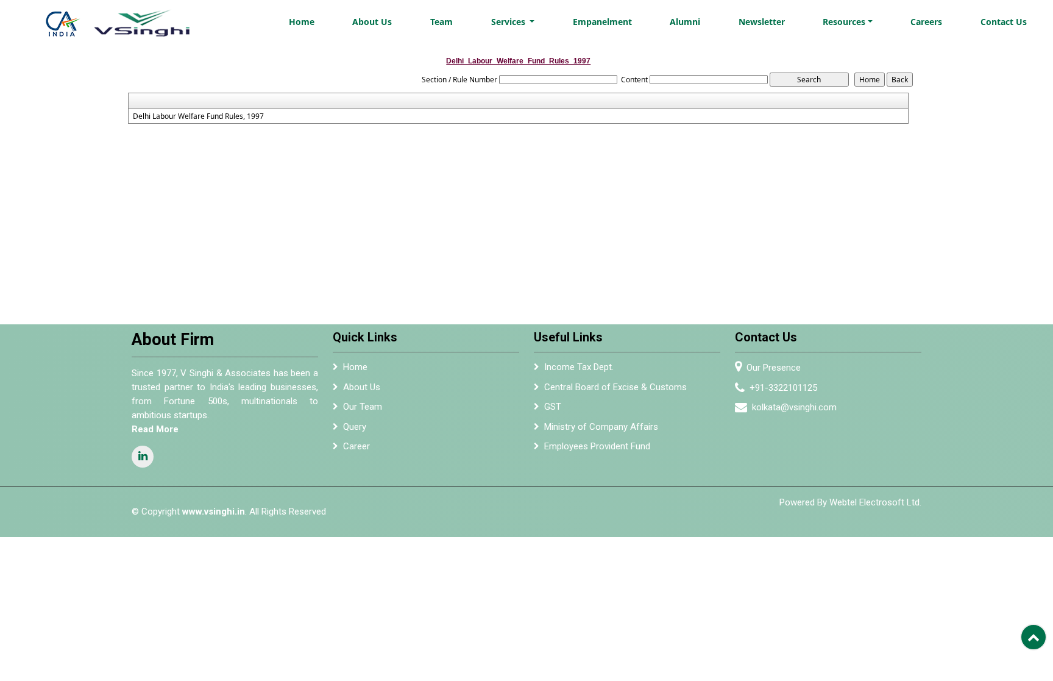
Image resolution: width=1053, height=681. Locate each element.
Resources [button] (844, 21)
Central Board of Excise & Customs (615, 387)
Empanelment (602, 21)
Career (356, 446)
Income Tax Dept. (579, 367)
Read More (155, 429)
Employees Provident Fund (597, 446)
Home (301, 21)
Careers (926, 21)
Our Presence (773, 367)
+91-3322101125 (783, 387)
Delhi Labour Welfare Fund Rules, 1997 (198, 116)
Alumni (685, 21)
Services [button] (509, 21)
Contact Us (1003, 21)
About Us (372, 21)
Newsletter (762, 21)
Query (354, 426)
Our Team (362, 406)
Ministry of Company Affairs (601, 426)
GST (552, 406)
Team (441, 21)
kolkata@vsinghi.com (794, 407)
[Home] (126, 20)
